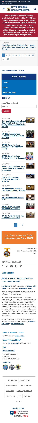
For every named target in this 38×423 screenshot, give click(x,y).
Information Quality (12, 386)
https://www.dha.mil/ (8, 351)
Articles (5, 82)
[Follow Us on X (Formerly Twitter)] (6, 267)
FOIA (19, 396)
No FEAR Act (28, 396)
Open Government (26, 386)
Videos (5, 87)
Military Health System (25, 288)
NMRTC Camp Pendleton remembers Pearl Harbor (11, 208)
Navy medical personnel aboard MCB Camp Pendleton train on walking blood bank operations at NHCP (14, 124)
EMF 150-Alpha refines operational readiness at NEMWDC (11, 179)
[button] (8, 4)
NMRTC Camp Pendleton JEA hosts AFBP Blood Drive (13, 217)
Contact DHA (6, 362)
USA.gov (18, 401)
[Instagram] (21, 267)
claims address (19, 336)
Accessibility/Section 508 (24, 391)
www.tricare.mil (6, 286)
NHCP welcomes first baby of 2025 (13, 198)
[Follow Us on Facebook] (2, 267)
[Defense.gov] (5, 367)
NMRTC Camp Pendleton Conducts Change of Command (14, 157)
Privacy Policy (12, 380)
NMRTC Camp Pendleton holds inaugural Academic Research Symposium (13, 168)
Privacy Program (25, 380)
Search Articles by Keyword (10, 103)
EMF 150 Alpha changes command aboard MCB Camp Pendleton (13, 136)
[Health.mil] (12, 367)
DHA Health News (9, 92)
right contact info (13, 343)
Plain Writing (10, 391)
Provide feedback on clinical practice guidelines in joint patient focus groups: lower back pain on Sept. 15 (18, 47)
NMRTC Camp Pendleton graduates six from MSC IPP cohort (12, 147)
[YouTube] (11, 267)
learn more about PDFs (17, 324)
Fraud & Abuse (10, 396)
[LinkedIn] (16, 267)
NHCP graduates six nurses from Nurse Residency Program (14, 189)
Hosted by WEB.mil (18, 408)
